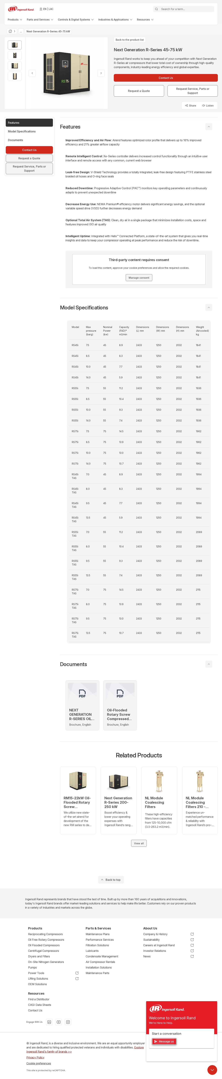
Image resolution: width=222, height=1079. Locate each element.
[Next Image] (101, 73)
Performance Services (100, 939)
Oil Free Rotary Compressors (46, 939)
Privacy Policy (35, 1057)
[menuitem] (15, 19)
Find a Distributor (38, 999)
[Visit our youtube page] (58, 1022)
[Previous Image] (32, 73)
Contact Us (35, 1010)
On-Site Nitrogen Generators (46, 962)
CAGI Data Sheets (39, 1005)
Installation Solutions (99, 967)
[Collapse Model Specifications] (208, 307)
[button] (139, 126)
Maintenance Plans (98, 934)
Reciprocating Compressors (45, 934)
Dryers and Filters (39, 956)
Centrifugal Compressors (43, 951)
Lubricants (92, 951)
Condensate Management (102, 956)
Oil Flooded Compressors (44, 945)
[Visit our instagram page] (68, 1022)
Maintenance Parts (97, 973)
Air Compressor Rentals (100, 962)
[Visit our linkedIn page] (49, 1022)
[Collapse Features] (208, 126)
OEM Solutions (37, 984)
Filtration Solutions (97, 945)
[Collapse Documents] (208, 664)
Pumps (32, 967)
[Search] (156, 9)
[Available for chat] (212, 1070)
